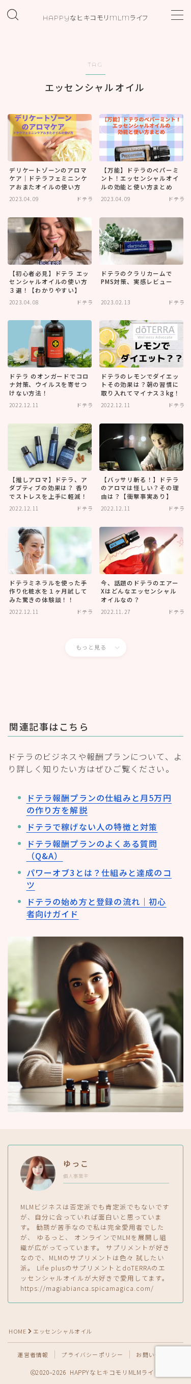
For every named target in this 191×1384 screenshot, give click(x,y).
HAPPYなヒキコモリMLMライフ (95, 17)
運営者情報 (32, 1354)
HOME (17, 1331)
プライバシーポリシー (92, 1354)
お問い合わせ (154, 1354)
